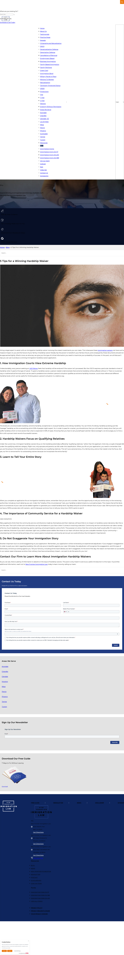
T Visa (42, 97)
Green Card (44, 70)
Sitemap (121, 802)
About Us (43, 31)
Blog (41, 146)
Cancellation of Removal (48, 55)
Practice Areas (45, 37)
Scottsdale (44, 134)
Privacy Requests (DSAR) (40, 911)
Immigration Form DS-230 (49, 155)
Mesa (42, 125)
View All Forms (36, 901)
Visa (41, 94)
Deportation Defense (47, 52)
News (79, 802)
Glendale (5, 676)
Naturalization (45, 82)
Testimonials (44, 34)
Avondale (43, 113)
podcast (43, 164)
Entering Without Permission (50, 106)
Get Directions (38, 832)
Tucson (42, 140)
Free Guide (35, 802)
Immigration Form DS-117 (49, 152)
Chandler (43, 116)
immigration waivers (105, 350)
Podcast (34, 877)
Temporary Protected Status (50, 85)
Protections (44, 91)
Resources (44, 143)
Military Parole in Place (48, 76)
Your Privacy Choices (39, 914)
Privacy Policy (36, 908)
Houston (5, 681)
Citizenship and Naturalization (50, 43)
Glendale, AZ (44, 119)
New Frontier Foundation (41, 871)
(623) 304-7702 (116, 404)
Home (42, 28)
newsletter (58, 802)
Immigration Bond (46, 73)
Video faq (43, 170)
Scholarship (44, 176)
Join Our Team (36, 883)
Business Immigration (48, 61)
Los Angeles (44, 122)
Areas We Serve (45, 110)
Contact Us (44, 173)
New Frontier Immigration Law (37, 564)
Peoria (42, 128)
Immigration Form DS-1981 (49, 158)
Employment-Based (47, 58)
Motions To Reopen (47, 79)
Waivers (43, 103)
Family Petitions (46, 67)
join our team (45, 161)
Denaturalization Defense (49, 49)
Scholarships (36, 880)
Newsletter (35, 874)
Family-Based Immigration (49, 64)
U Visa (42, 100)
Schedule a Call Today (7, 22)
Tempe (42, 137)
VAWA (42, 88)
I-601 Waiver (33, 368)
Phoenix (43, 131)
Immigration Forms (47, 149)
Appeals (43, 40)
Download (5, 786)
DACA (42, 46)
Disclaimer (99, 802)
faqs (41, 167)
